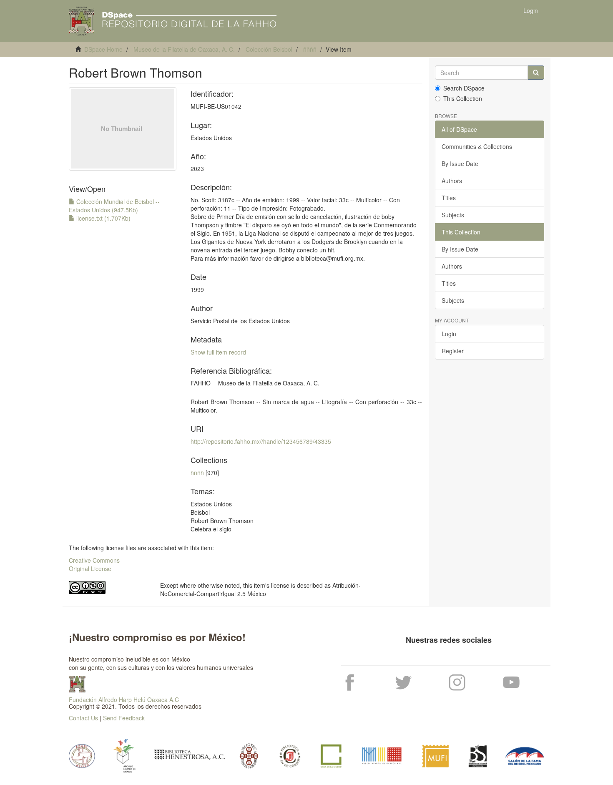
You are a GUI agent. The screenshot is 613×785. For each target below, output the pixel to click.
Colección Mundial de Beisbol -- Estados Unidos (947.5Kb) (114, 205)
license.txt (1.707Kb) (103, 218)
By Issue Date (460, 163)
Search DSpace (464, 88)
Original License (90, 568)
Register (453, 351)
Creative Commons (94, 560)
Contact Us (83, 718)
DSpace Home (103, 49)
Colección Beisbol (269, 49)
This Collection (462, 98)
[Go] (536, 72)
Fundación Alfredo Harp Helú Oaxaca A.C (124, 699)
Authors (452, 180)
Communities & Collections (477, 146)
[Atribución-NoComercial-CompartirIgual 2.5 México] (108, 587)
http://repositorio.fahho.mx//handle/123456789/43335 (261, 441)
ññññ (310, 49)
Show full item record (218, 352)
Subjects (453, 215)
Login (449, 334)
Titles (449, 198)
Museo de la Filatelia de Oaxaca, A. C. (184, 49)
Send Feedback (124, 718)
